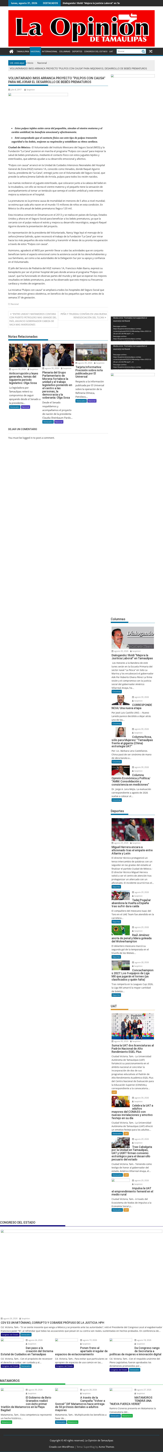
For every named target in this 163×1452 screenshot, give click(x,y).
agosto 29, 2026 (121, 843)
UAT (111, 51)
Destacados (14, 407)
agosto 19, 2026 (89, 1340)
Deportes (77, 51)
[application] (133, 329)
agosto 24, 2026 (35, 1340)
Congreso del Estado (95, 51)
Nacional (35, 51)
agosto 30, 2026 (18, 369)
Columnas (64, 51)
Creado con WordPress (61, 1446)
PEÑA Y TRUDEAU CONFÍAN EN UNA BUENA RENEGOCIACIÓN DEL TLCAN (84, 315)
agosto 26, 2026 (10, 1318)
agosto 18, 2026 (144, 1340)
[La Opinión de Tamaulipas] (81, 45)
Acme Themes (106, 1446)
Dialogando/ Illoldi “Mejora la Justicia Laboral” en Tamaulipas (96, 3)
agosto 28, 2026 (141, 962)
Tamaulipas (23, 51)
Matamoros (6, 1422)
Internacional (49, 51)
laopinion (31, 89)
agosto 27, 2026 (144, 1389)
